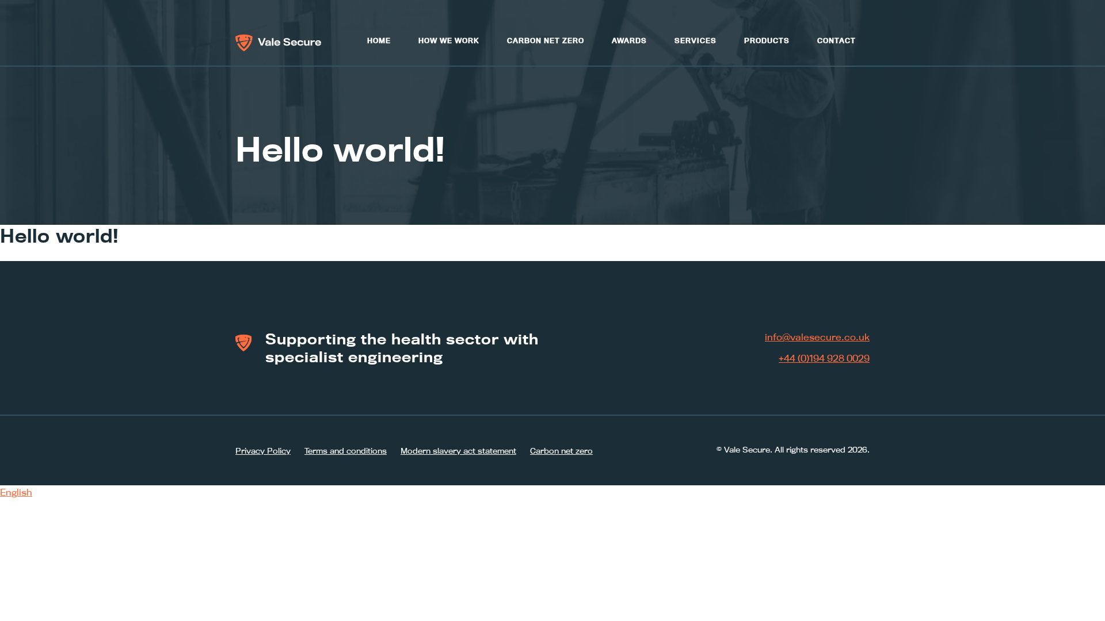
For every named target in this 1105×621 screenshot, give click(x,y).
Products (767, 40)
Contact (836, 40)
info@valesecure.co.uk (817, 337)
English (16, 492)
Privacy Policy (263, 451)
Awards (629, 40)
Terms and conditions (345, 451)
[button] (552, 492)
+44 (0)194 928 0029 (824, 358)
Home (379, 40)
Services (696, 40)
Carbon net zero (545, 40)
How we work (448, 40)
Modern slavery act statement (458, 451)
